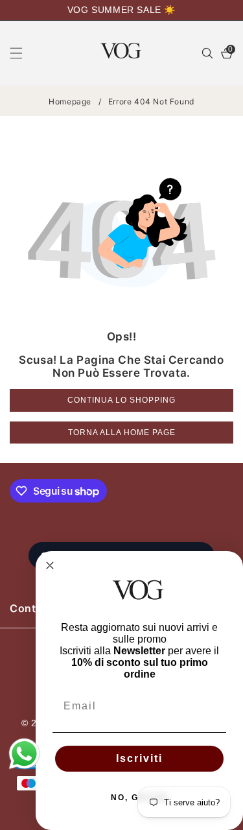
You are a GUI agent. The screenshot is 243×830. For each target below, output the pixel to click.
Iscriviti (139, 758)
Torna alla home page (122, 432)
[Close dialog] (50, 565)
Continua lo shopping (121, 400)
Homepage (70, 101)
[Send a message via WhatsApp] (24, 754)
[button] (24, 53)
